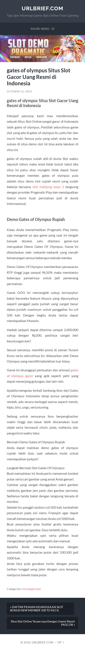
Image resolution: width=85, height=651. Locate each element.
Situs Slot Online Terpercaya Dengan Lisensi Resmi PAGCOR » (43, 623)
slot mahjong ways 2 (48, 187)
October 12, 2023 (19, 91)
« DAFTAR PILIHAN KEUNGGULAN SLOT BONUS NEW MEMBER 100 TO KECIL (36, 608)
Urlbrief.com (42, 8)
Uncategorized (31, 589)
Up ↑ (61, 642)
